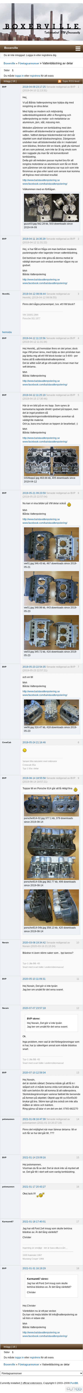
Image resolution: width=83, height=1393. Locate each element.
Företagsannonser (28, 63)
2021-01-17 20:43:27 (34, 1186)
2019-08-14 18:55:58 (34, 778)
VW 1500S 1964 (30, 314)
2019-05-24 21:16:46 (34, 742)
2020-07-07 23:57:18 (34, 1008)
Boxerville (11, 47)
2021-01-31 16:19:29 (34, 1268)
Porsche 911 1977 (31, 318)
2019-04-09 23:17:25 (34, 86)
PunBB (74, 1383)
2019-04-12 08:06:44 (34, 294)
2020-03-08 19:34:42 (34, 942)
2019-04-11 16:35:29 (34, 238)
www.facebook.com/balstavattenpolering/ (45, 183)
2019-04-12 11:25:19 (34, 395)
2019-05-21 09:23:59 (34, 493)
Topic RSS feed (70, 81)
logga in (19, 75)
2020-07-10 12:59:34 (34, 1072)
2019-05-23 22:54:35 (34, 666)
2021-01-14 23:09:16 (34, 1157)
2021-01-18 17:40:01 (34, 1221)
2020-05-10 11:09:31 (34, 979)
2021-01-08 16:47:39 (34, 1119)
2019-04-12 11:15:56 (34, 338)
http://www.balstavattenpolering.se (41, 180)
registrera (35, 75)
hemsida (7, 332)
